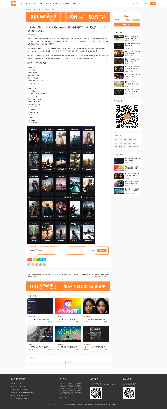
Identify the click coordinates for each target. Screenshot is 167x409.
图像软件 (32, 316)
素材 (41, 4)
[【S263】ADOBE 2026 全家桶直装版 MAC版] (68, 306)
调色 (125, 139)
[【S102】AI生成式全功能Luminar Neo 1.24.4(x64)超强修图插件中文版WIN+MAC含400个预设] (119, 46)
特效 (116, 143)
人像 (35, 259)
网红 (125, 143)
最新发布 (88, 316)
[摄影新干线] (13, 3)
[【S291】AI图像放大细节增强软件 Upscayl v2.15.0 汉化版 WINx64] (40, 306)
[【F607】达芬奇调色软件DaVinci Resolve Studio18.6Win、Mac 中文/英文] (119, 76)
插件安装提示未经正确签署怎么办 (19, 395)
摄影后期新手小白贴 (16, 383)
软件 (47, 4)
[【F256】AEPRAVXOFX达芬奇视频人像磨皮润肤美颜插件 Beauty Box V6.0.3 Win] (96, 306)
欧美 (125, 146)
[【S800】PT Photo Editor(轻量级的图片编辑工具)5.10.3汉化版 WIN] (119, 84)
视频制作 (135, 146)
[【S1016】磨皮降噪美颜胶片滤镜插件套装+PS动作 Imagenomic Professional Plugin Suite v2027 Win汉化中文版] (119, 69)
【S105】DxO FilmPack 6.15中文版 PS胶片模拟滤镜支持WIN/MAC (132, 91)
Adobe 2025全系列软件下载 (18, 386)
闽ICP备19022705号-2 (112, 404)
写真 (120, 143)
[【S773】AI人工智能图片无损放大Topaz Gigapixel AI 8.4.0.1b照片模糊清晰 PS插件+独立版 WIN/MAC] (119, 53)
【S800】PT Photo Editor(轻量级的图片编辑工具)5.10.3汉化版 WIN (132, 84)
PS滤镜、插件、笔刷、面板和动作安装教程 (22, 392)
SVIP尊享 (66, 4)
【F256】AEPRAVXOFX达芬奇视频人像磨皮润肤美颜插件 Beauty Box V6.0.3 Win (95, 319)
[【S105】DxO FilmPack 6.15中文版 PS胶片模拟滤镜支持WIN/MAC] (119, 92)
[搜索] (141, 3)
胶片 (130, 143)
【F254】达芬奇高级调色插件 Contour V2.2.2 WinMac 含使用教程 (68, 347)
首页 (21, 4)
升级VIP (136, 19)
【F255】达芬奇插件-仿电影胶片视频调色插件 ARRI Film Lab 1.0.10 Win (40, 347)
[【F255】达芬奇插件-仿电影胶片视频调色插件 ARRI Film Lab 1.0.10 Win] (40, 334)
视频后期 (56, 4)
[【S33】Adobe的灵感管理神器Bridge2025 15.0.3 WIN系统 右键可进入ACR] (119, 61)
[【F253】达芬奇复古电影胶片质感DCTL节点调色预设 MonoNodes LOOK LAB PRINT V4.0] (96, 334)
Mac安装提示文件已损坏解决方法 (19, 398)
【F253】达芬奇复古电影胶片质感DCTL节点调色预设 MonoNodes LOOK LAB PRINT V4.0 (95, 347)
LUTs (29, 259)
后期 (39, 259)
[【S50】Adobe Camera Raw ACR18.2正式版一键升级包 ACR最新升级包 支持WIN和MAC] (119, 38)
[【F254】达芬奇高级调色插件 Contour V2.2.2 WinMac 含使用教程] (68, 334)
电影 (44, 259)
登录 (69, 363)
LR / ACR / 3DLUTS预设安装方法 (19, 389)
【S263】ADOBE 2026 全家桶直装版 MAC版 (67, 319)
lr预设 (130, 139)
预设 (34, 4)
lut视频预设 (32, 35)
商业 (135, 139)
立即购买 (101, 250)
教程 (27, 4)
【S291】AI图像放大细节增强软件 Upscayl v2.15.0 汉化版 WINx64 (40, 319)
